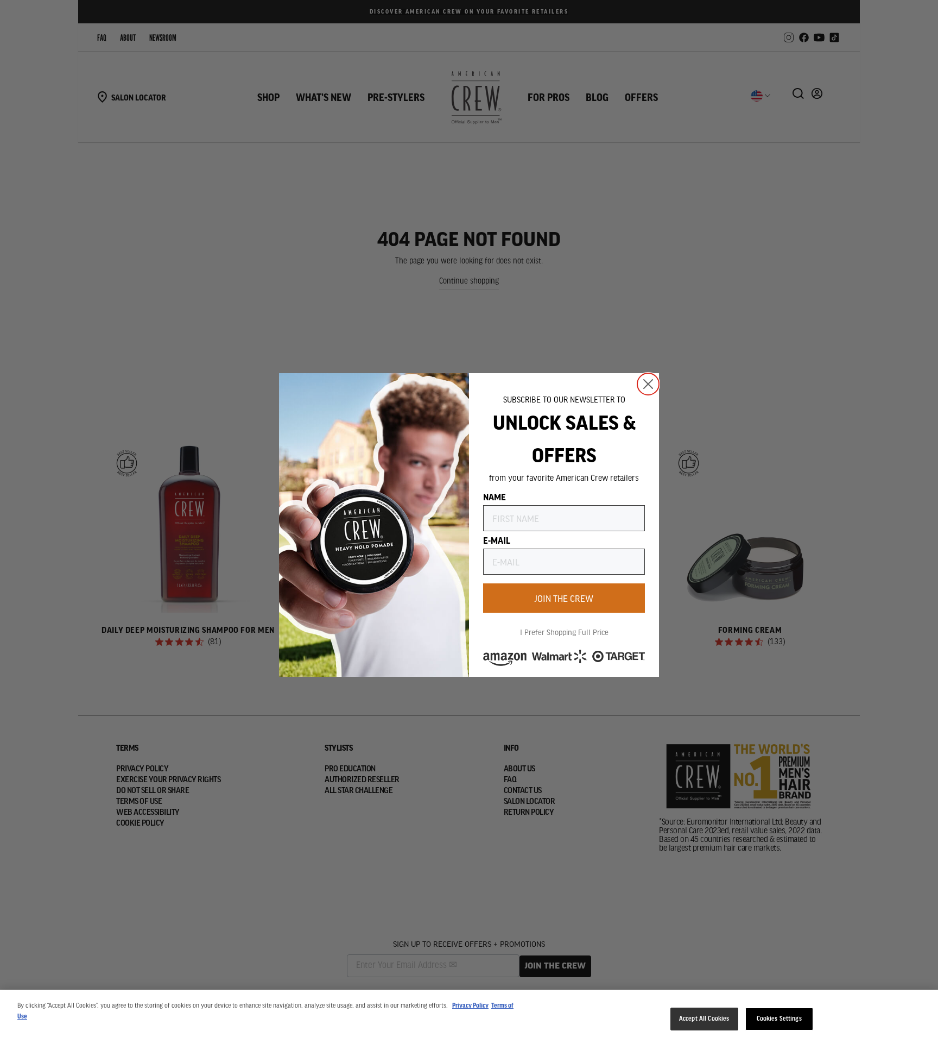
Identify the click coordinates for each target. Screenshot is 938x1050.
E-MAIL (496, 540)
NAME (494, 496)
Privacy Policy (470, 1005)
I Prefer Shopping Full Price (564, 632)
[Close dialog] (648, 384)
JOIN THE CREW (564, 598)
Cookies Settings (779, 1018)
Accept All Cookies (704, 1018)
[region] (469, 1020)
